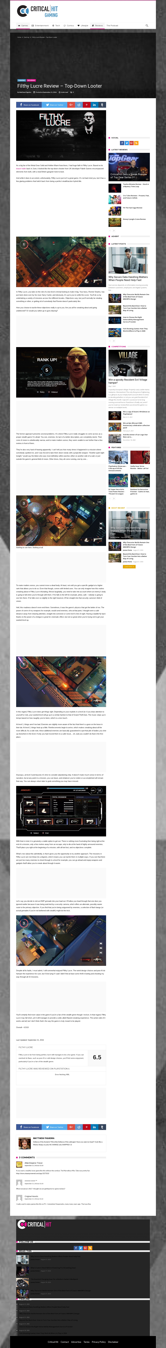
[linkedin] (94, 105)
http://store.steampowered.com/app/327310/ (32, 1173)
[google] (71, 105)
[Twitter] (127, 143)
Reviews (31, 80)
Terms (86, 1342)
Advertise (76, 1342)
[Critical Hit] (37, 4)
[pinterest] (87, 105)
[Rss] (136, 143)
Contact (65, 1342)
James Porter (115, 537)
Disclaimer (113, 1342)
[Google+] (131, 143)
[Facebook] (122, 143)
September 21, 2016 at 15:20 (34, 1165)
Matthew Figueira (25, 92)
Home (19, 37)
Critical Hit (53, 1342)
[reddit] (79, 105)
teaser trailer (21, 169)
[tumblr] (102, 105)
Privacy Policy (99, 1342)
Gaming (26, 37)
